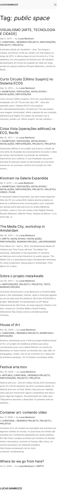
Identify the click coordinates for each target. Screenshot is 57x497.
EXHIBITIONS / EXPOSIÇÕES (16, 91)
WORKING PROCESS (27, 241)
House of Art (10, 325)
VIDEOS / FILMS (7, 192)
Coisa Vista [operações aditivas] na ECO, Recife (27, 131)
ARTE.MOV (7, 375)
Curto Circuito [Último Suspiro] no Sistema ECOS (26, 81)
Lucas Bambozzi (26, 38)
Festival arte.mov (13, 367)
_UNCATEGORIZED (47, 241)
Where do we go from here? (22, 461)
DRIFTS (5, 238)
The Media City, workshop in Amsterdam (22, 228)
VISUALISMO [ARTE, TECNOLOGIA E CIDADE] (27, 32)
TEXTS (47, 284)
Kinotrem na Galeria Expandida (24, 178)
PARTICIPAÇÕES (48, 42)
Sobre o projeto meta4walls (21, 276)
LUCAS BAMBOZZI (9, 4)
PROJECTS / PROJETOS (11, 45)
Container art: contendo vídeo (23, 412)
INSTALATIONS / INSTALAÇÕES (26, 238)
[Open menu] (55, 4)
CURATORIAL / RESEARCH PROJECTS (20, 42)
